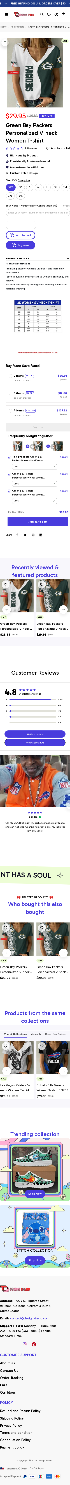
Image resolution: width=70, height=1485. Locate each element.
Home (3, 26)
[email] (29, 1318)
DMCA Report (37, 1468)
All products (17, 26)
